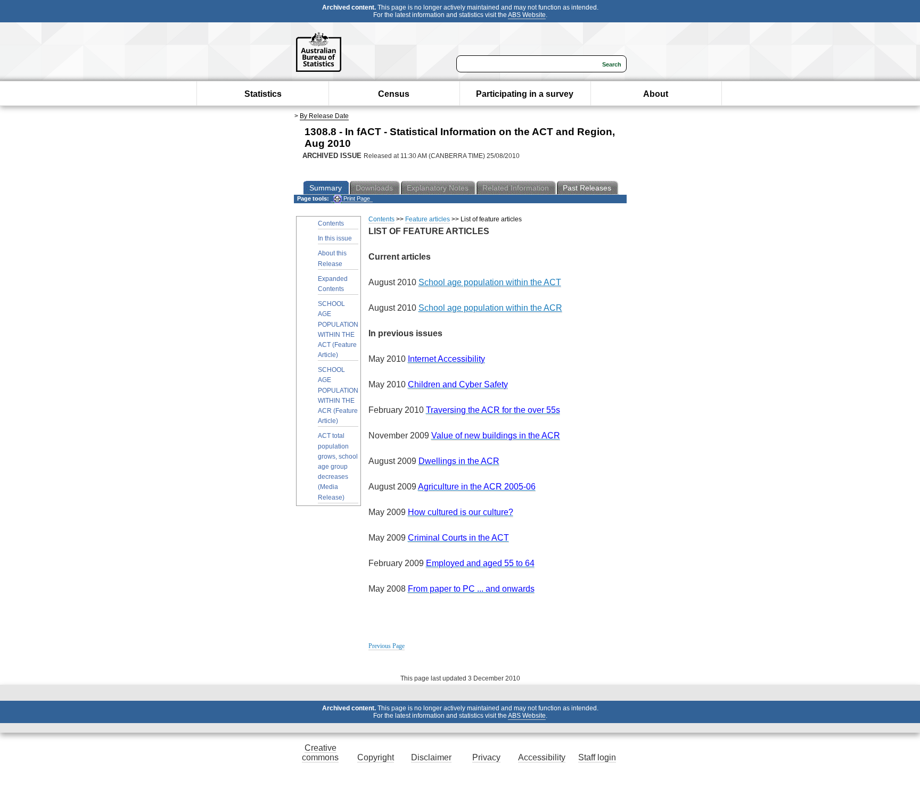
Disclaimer (431, 757)
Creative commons (320, 752)
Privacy (486, 757)
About (655, 93)
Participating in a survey (524, 93)
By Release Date (324, 116)
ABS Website (527, 15)
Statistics (263, 93)
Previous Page (386, 646)
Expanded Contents (333, 284)
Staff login (597, 757)
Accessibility (541, 757)
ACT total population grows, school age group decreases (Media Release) (338, 466)
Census (393, 93)
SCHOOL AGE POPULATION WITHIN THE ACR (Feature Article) (338, 395)
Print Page (356, 198)
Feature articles (427, 219)
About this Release (332, 258)
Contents (331, 223)
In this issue (335, 238)
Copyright (375, 757)
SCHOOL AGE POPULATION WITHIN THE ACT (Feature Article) (338, 329)
